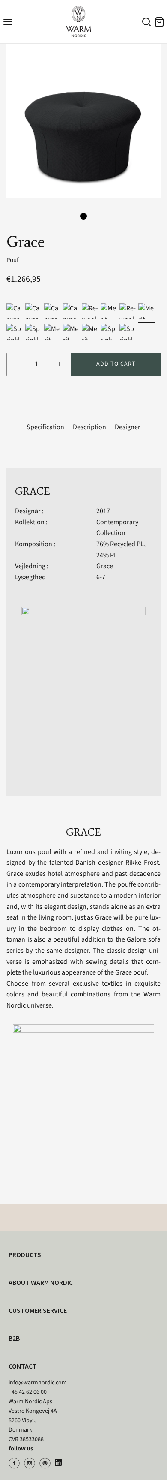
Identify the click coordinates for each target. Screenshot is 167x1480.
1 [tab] (83, 216)
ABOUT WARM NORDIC (41, 1282)
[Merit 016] (90, 332)
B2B (14, 1338)
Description (89, 427)
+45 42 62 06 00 (28, 1392)
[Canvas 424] (33, 311)
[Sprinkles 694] (14, 332)
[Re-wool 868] (90, 311)
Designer (127, 427)
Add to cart (116, 364)
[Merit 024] (52, 332)
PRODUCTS (25, 1254)
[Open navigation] (7, 21)
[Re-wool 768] (127, 311)
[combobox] (145, 23)
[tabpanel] (83, 121)
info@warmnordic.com (38, 1382)
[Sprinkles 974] (33, 332)
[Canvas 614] (71, 311)
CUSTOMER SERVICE (38, 1310)
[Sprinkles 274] (127, 332)
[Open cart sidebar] (159, 21)
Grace (104, 566)
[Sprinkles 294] (109, 332)
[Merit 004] (146, 311)
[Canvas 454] (14, 311)
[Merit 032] (71, 332)
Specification (45, 427)
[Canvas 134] (52, 311)
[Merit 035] (109, 311)
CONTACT (23, 1366)
